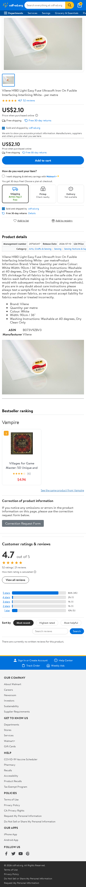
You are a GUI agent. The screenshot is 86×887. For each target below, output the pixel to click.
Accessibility (11, 775)
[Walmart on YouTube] (20, 853)
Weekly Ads (57, 665)
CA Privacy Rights (14, 810)
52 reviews (29, 100)
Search (77, 631)
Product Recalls (13, 781)
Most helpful (71, 623)
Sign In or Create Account (33, 660)
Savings (46, 13)
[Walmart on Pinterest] (28, 853)
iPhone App (10, 834)
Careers (8, 689)
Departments (15, 13)
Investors (9, 700)
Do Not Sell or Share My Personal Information (29, 821)
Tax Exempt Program (15, 786)
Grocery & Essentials (66, 13)
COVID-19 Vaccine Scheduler (20, 759)
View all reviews (15, 580)
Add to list (23, 220)
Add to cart (43, 160)
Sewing (57, 248)
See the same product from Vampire (62, 490)
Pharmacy (9, 764)
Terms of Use (11, 799)
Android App (11, 840)
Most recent (23, 623)
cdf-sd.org (34, 128)
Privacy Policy (12, 805)
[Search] (69, 5)
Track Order (33, 665)
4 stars (6, 597)
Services (32, 13)
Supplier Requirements (17, 711)
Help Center (66, 660)
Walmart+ (9, 741)
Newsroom (10, 695)
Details (32, 213)
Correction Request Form (23, 523)
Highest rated (47, 623)
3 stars (6, 601)
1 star (7, 610)
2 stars (6, 606)
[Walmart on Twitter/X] (13, 853)
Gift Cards (10, 746)
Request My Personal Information (23, 816)
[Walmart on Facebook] (6, 853)
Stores (7, 730)
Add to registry (64, 220)
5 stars (6, 592)
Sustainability (11, 706)
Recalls (8, 770)
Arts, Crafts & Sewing (40, 248)
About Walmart (12, 684)
